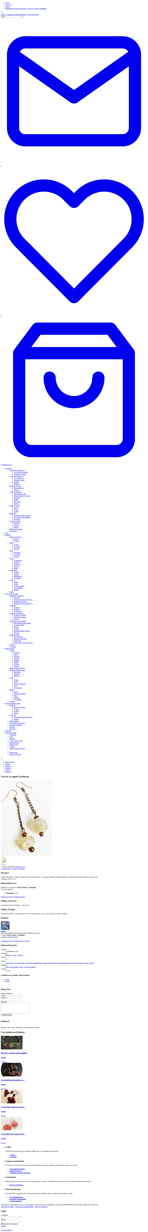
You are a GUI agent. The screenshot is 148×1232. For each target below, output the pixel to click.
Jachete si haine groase (17, 670)
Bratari (16, 539)
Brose (12, 543)
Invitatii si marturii (16, 725)
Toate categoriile (10, 733)
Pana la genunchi (20, 684)
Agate (7, 979)
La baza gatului (19, 586)
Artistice (17, 572)
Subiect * (4, 998)
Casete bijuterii (19, 625)
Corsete (16, 664)
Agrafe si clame (19, 480)
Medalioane (18, 576)
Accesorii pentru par (16, 476)
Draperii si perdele (20, 639)
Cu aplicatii (18, 688)
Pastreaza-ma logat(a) (10, 1224)
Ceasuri (16, 541)
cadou (91, 963)
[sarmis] (5, 929)
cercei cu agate (19, 963)
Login (7, 3)
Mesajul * (4, 1002)
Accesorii (8, 468)
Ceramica (13, 647)
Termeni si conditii (7, 1207)
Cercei (12, 558)
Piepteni (16, 484)
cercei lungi (9, 963)
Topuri (12, 650)
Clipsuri (16, 562)
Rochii (12, 690)
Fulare (16, 509)
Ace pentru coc (19, 478)
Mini (15, 696)
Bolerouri (17, 672)
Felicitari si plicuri (20, 617)
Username (4, 1215)
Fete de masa (18, 637)
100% (13, 937)
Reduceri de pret (15, 754)
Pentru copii (14, 744)
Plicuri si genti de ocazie (22, 496)
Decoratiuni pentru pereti (22, 623)
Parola (3, 1219)
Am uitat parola (6, 1230)
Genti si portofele (15, 492)
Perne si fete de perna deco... (23, 643)
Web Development (41, 1207)
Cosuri (16, 627)
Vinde (7, 7)
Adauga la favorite (18, 869)
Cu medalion (18, 588)
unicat (87, 963)
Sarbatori (13, 605)
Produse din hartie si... (17, 613)
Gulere (16, 511)
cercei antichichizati (77, 963)
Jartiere (16, 719)
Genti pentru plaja (20, 494)
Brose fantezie (19, 488)
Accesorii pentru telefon (22, 517)
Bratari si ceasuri (15, 537)
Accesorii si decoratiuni (18, 621)
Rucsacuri (17, 502)
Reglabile (17, 553)
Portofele (17, 498)
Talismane (17, 578)
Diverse (16, 549)
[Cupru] (6, 959)
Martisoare (13, 531)
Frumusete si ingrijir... (17, 596)
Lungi (16, 584)
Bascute (16, 523)
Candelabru (18, 560)
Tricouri (16, 656)
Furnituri (8, 731)
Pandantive (13, 570)
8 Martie (17, 609)
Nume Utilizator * (7, 993)
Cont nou (8, 5)
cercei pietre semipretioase (34, 963)
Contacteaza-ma (6, 941)
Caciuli (16, 525)
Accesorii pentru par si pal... (23, 717)
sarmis (7, 764)
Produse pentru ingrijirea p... (23, 600)
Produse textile (15, 635)
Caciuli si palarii (15, 521)
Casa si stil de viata (11, 594)
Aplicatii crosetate (20, 474)
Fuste (11, 678)
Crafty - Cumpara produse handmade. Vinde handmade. (20, 14)
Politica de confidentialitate (24, 1207)
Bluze (16, 654)
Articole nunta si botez (13, 703)
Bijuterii (8, 535)
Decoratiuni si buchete (17, 723)
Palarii (16, 527)
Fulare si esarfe (15, 506)
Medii (16, 582)
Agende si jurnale (20, 615)
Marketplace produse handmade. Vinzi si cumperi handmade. (26, 8)
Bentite (16, 482)
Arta (6, 533)
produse (8, 766)
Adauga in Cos (20, 867)
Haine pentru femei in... (18, 668)
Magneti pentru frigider (22, 631)
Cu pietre (17, 547)
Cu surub (17, 564)
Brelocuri (13, 513)
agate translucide (63, 963)
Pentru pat (17, 641)
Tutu (15, 686)
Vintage (12, 746)
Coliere (12, 580)
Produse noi (14, 752)
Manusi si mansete (16, 529)
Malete (16, 662)
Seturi (12, 592)
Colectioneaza (6, 869)
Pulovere (17, 652)
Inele (11, 551)
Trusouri (12, 729)
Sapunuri (17, 598)
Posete (16, 500)
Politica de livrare (7, 897)
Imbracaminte (10, 649)
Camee (16, 545)
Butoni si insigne (15, 486)
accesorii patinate (30, 967)
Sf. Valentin (18, 611)
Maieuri (16, 660)
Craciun (16, 607)
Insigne (16, 490)
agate (21, 967)
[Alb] (5, 959)
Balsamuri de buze (20, 602)
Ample (16, 680)
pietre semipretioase (50, 963)
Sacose (16, 504)
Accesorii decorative (21, 472)
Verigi (16, 568)
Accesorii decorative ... (17, 470)
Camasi (16, 658)
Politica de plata (19, 897)
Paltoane (17, 674)
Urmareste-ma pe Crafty (21, 941)
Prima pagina (9, 762)
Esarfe (16, 507)
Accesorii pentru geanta (22, 515)
